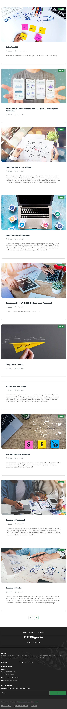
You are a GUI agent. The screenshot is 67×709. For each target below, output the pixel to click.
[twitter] (13, 2)
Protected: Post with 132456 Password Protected (29, 303)
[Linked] (9, 2)
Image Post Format (14, 365)
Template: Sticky (13, 588)
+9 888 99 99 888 (32, 2)
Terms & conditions (21, 706)
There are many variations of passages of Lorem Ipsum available (32, 110)
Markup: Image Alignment (18, 454)
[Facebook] (2, 2)
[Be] (16, 2)
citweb (10, 51)
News (61, 70)
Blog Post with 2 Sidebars (18, 235)
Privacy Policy (6, 706)
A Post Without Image (16, 386)
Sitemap (34, 706)
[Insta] (6, 2)
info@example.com (59, 2)
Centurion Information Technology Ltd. (28, 702)
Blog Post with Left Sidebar (19, 167)
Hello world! (12, 47)
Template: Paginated (15, 520)
